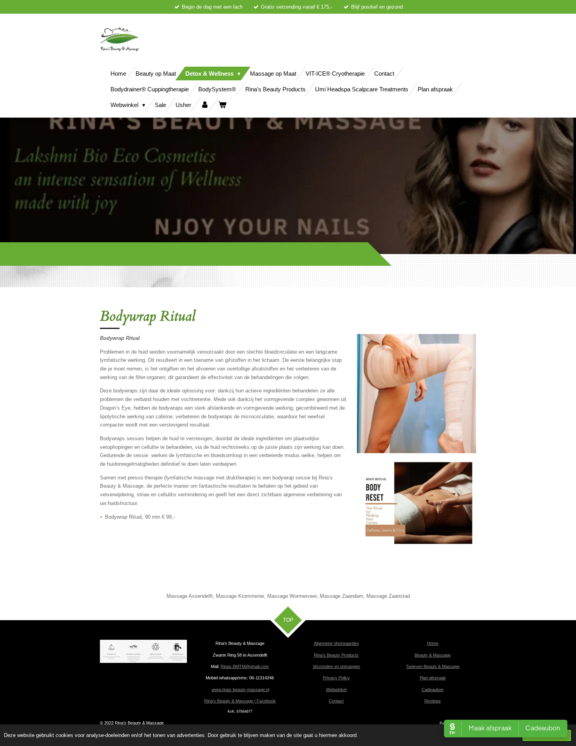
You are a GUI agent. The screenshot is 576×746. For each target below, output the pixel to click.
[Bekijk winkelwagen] (222, 105)
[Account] (205, 105)
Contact (336, 701)
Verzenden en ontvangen (336, 666)
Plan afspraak (433, 677)
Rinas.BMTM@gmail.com (245, 666)
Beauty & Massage (433, 655)
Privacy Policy (336, 677)
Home (432, 643)
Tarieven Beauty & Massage (433, 666)
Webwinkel (336, 689)
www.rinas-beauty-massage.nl (240, 689)
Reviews (432, 701)
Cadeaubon (433, 689)
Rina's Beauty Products (336, 655)
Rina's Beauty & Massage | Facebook (240, 701)
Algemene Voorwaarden (336, 643)
